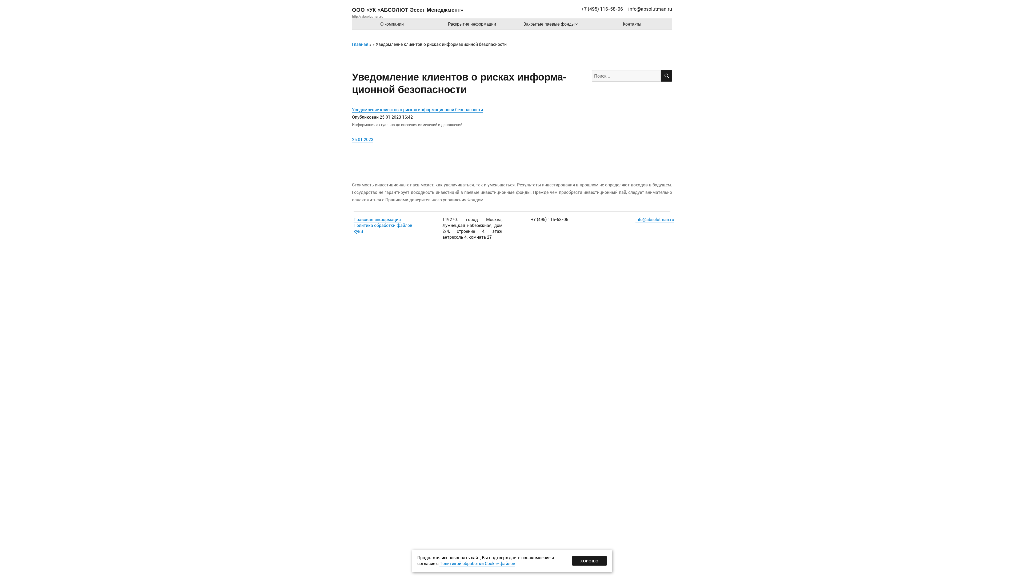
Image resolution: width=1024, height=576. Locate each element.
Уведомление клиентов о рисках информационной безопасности (417, 109)
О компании (392, 24)
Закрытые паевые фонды (549, 24)
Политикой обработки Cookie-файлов (477, 563)
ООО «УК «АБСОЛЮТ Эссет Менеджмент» (407, 9)
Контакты (632, 24)
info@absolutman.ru (654, 219)
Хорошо (589, 560)
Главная (360, 44)
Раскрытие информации (472, 24)
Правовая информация (377, 219)
